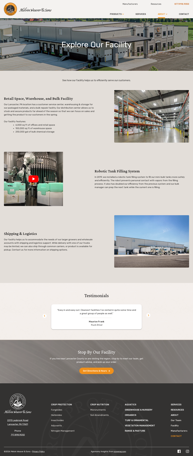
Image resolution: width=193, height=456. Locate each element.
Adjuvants (56, 425)
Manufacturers (130, 4)
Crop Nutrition (99, 404)
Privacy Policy (38, 451)
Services (140, 14)
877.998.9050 (181, 4)
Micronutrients (98, 409)
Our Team (176, 420)
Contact (184, 14)
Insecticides (57, 420)
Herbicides (56, 415)
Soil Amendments (99, 415)
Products (116, 14)
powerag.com (120, 451)
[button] (45, 316)
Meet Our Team (38, 34)
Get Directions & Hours (95, 371)
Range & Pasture (135, 430)
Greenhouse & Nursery (138, 409)
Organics (130, 415)
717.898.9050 (18, 434)
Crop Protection (61, 404)
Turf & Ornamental (137, 420)
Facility (34, 28)
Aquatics (130, 404)
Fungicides (56, 409)
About (161, 14)
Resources (156, 4)
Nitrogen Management (63, 430)
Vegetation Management (140, 425)
